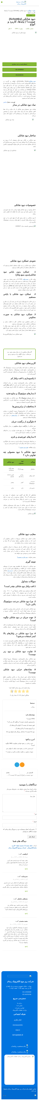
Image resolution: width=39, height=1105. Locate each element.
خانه (34, 10)
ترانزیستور (14, 415)
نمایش (5, 102)
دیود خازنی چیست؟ (22, 557)
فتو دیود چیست (24, 447)
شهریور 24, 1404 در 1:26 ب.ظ (19, 924)
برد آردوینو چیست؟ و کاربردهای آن (25, 728)
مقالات (29, 10)
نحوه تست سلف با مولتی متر (14, 748)
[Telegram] (17, 764)
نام (35, 814)
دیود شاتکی (32, 81)
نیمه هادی (25, 279)
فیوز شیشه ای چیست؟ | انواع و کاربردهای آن (22, 725)
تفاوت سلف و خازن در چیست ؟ (15, 752)
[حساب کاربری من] (6, 3)
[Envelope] (22, 764)
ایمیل (35, 821)
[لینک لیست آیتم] (19, 1046)
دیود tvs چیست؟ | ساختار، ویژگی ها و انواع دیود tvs (20, 731)
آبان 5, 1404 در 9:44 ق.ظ (20, 879)
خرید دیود (10, 570)
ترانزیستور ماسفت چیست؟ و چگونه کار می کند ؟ (21, 722)
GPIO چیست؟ (31, 718)
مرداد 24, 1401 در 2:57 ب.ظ (19, 857)
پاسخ (26, 868)
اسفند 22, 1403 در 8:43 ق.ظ (19, 902)
